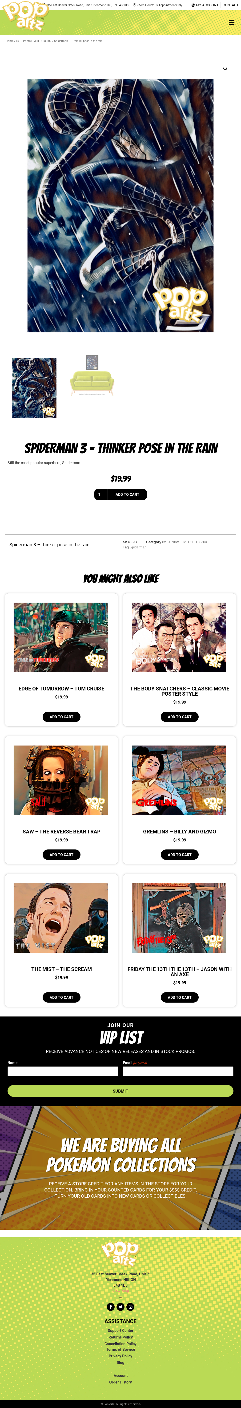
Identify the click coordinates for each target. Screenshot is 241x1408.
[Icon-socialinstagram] (130, 1307)
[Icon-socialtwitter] (120, 1307)
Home (9, 41)
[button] (225, 69)
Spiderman (138, 547)
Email (135, 1063)
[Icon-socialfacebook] (111, 1307)
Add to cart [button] (61, 716)
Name (13, 1063)
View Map (120, 1291)
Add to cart (127, 494)
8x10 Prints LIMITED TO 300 (34, 41)
